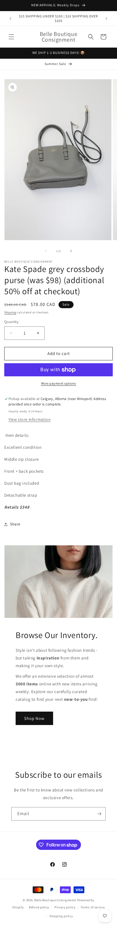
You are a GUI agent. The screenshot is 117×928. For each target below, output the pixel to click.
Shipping (10, 312)
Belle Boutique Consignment (55, 900)
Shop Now (34, 718)
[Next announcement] (106, 18)
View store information (30, 419)
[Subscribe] (99, 814)
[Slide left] (46, 251)
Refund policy (39, 907)
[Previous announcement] (10, 18)
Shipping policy (61, 916)
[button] (11, 37)
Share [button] (15, 524)
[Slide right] (71, 251)
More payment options (58, 383)
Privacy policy (65, 907)
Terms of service (93, 907)
